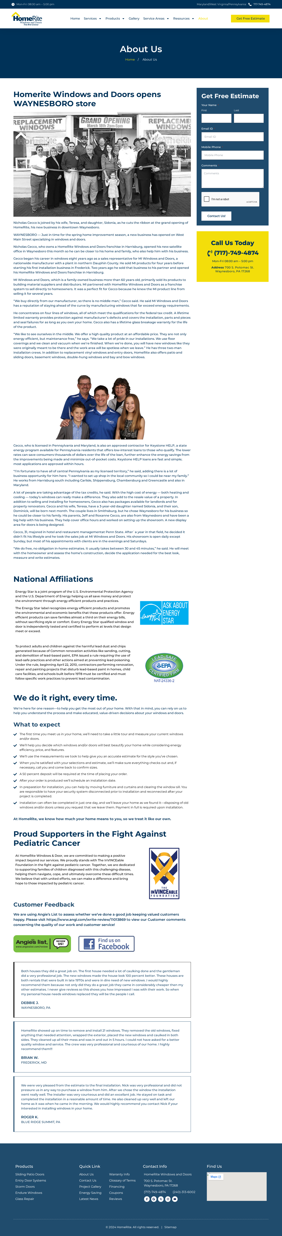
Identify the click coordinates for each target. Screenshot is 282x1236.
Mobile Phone (212, 147)
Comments (210, 165)
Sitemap (170, 1227)
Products (113, 18)
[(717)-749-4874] (210, 253)
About (203, 18)
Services (90, 18)
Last (236, 110)
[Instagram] (168, 1199)
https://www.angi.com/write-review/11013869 (86, 920)
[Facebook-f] (147, 1199)
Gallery (134, 18)
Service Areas (153, 18)
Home (75, 18)
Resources (181, 18)
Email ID (208, 128)
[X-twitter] (161, 1199)
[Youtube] (175, 1199)
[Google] (154, 1199)
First (204, 110)
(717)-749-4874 (236, 252)
